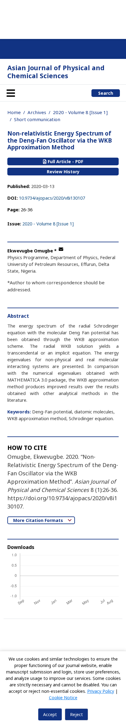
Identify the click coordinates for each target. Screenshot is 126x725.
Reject (76, 714)
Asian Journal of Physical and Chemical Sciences (56, 71)
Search (105, 93)
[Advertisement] (63, 18)
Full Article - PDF (64, 161)
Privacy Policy (100, 691)
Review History (63, 172)
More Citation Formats (38, 520)
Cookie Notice (63, 697)
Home (14, 112)
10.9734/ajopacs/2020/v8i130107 (52, 198)
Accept (50, 714)
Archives (37, 112)
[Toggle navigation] (10, 93)
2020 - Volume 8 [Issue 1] (80, 112)
